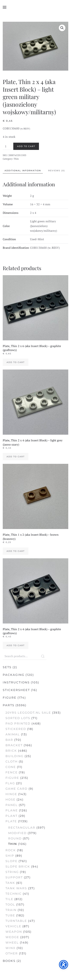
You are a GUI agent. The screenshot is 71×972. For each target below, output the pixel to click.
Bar (9, 740)
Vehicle (13, 926)
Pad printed (17, 723)
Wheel (12, 942)
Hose (10, 799)
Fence (11, 772)
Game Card (16, 788)
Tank (10, 883)
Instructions (16, 682)
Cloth (11, 761)
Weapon (13, 931)
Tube (10, 915)
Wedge (12, 937)
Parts (8, 705)
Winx (10, 948)
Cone (10, 767)
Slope (11, 861)
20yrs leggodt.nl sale (28, 712)
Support (14, 877)
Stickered (15, 729)
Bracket (14, 745)
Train (11, 910)
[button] (4, 7)
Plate (11, 821)
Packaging (13, 675)
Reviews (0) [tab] (56, 170)
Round (15, 838)
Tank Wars (16, 888)
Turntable (16, 921)
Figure (9, 697)
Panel (11, 805)
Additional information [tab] (23, 170)
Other (11, 953)
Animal (12, 734)
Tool (10, 904)
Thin (16, 158)
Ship (9, 855)
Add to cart (26, 146)
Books (9, 961)
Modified (17, 833)
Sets (7, 667)
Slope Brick (17, 866)
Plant (11, 816)
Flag (10, 783)
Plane (11, 810)
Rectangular (21, 827)
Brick (11, 750)
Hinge (11, 794)
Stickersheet (16, 690)
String (12, 872)
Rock (10, 850)
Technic (13, 893)
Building (14, 756)
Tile (9, 899)
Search (42, 656)
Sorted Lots (17, 718)
